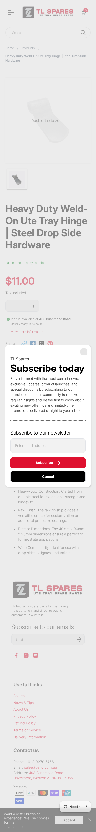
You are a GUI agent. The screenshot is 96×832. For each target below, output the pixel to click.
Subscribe (44, 463)
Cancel (48, 476)
